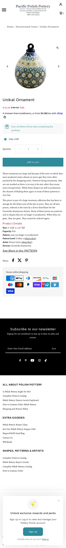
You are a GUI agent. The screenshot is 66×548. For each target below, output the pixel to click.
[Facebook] (20, 361)
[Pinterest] (26, 361)
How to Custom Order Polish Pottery (19, 404)
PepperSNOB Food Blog (13, 433)
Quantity (7, 148)
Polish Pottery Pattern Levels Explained (21, 400)
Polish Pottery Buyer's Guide (16, 462)
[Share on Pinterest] (26, 261)
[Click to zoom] (58, 48)
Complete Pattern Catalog (14, 395)
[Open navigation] (7, 9)
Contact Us (8, 437)
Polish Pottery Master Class (15, 424)
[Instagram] (39, 361)
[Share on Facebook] (13, 261)
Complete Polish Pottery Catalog (17, 466)
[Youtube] (32, 361)
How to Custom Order (13, 470)
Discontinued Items (26, 26)
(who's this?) (26, 242)
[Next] (58, 66)
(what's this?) (30, 238)
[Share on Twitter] (20, 261)
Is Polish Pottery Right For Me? (17, 391)
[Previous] (7, 66)
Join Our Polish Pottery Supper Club (19, 429)
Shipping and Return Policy (15, 408)
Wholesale (7, 441)
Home (10, 26)
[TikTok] (46, 361)
